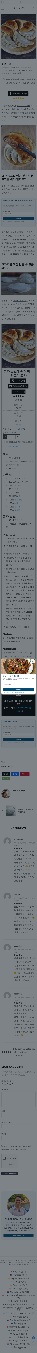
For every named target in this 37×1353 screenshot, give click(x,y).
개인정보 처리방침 (20, 692)
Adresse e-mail (6, 682)
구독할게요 (18, 689)
